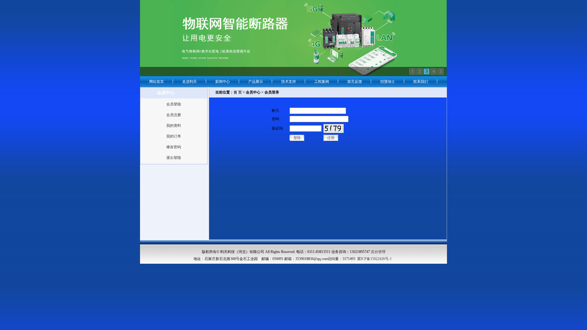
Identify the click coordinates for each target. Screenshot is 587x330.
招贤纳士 (387, 81)
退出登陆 (173, 158)
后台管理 (378, 252)
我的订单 (173, 136)
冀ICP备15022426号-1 (374, 259)
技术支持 (288, 81)
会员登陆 (173, 104)
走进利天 (189, 81)
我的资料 (173, 125)
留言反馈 (354, 81)
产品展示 (255, 81)
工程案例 (321, 81)
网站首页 (156, 81)
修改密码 (173, 147)
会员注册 (173, 115)
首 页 (238, 92)
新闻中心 (222, 81)
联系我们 (420, 81)
